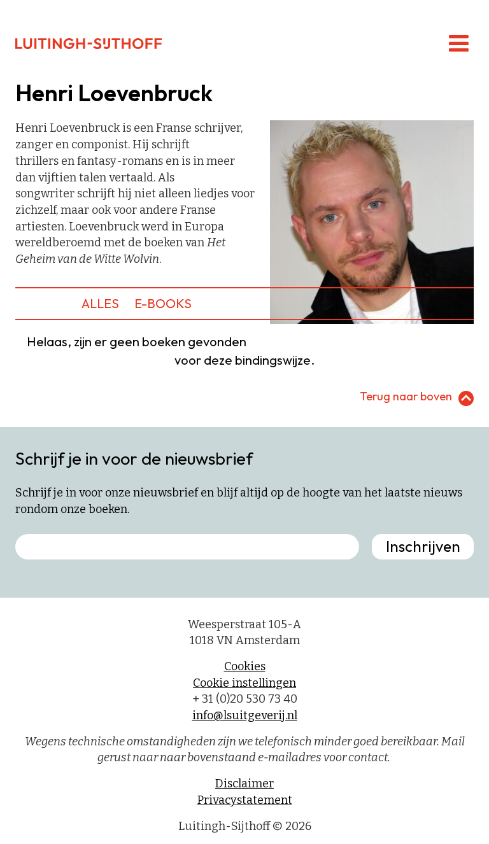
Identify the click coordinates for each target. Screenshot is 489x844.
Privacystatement (244, 800)
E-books (163, 303)
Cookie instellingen (244, 683)
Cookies (245, 666)
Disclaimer (244, 784)
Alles (100, 303)
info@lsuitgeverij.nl (244, 715)
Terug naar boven (406, 396)
